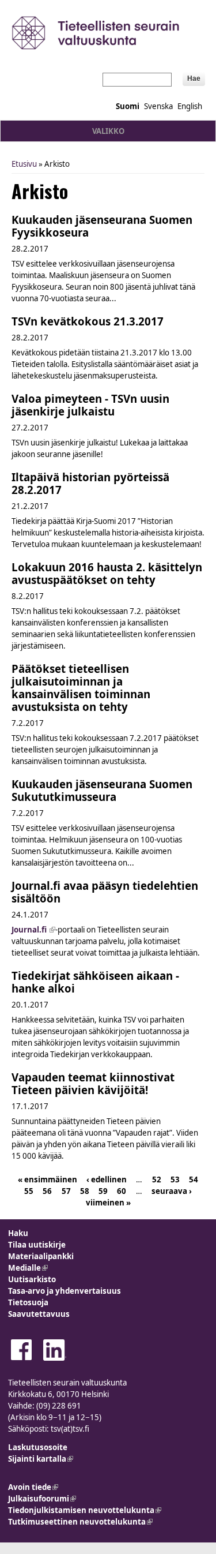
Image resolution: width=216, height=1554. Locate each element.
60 (121, 1190)
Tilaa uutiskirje (37, 1245)
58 (84, 1190)
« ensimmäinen (47, 1179)
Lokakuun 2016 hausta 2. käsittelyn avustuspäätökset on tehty (107, 573)
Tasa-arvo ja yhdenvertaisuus (64, 1291)
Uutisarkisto (32, 1279)
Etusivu (24, 164)
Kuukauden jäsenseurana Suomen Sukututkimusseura (102, 790)
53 (175, 1179)
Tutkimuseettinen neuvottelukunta (80, 1521)
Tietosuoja (28, 1302)
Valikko (108, 131)
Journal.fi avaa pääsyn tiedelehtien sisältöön (105, 891)
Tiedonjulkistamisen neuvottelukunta (84, 1510)
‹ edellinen (106, 1179)
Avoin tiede (33, 1487)
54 (193, 1179)
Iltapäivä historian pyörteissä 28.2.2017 (90, 483)
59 (103, 1190)
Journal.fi (33, 929)
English (189, 106)
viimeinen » (108, 1202)
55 (28, 1190)
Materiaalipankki (41, 1256)
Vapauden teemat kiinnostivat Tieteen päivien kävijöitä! (93, 1083)
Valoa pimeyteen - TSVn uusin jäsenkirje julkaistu (90, 404)
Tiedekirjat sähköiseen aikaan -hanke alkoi (95, 981)
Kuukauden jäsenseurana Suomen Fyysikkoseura (102, 225)
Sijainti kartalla (40, 1459)
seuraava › (171, 1190)
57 (66, 1190)
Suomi (127, 106)
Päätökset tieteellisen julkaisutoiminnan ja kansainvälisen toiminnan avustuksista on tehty (81, 687)
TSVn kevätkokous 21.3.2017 (88, 321)
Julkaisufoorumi (42, 1498)
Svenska (158, 106)
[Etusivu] (108, 32)
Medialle (28, 1268)
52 (156, 1179)
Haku (18, 1233)
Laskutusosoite (37, 1447)
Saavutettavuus (39, 1314)
